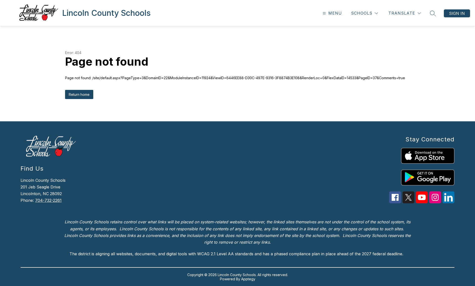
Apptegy (248, 279)
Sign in (457, 13)
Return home (79, 94)
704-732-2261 (48, 200)
